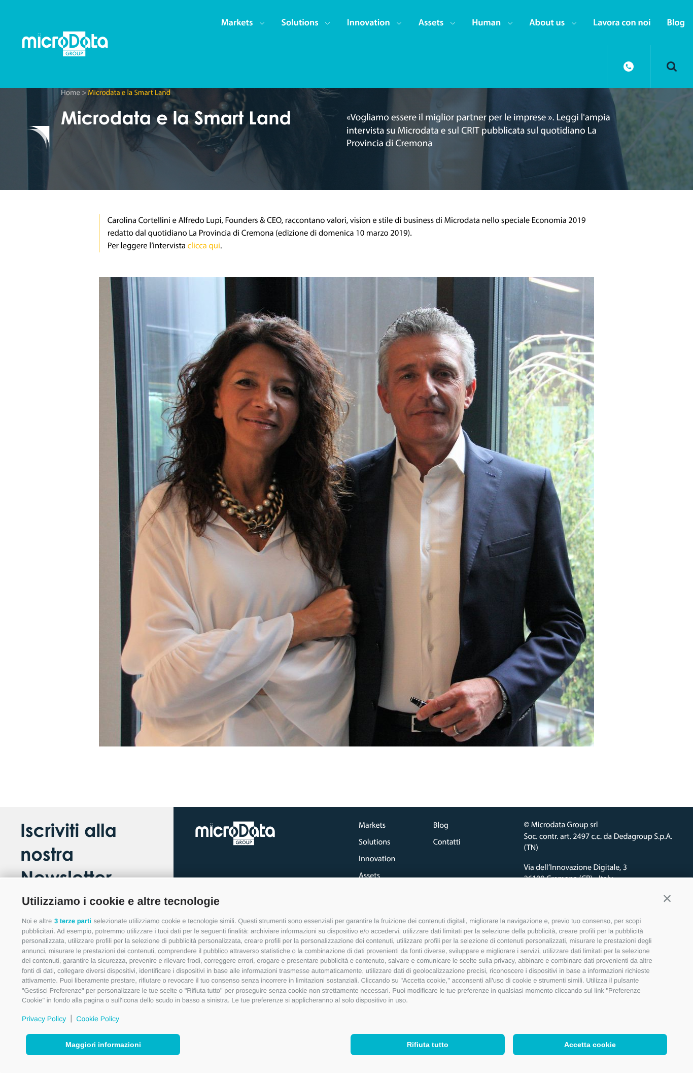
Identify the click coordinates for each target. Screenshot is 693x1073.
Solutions (299, 22)
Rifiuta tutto (427, 1045)
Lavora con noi (621, 22)
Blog (676, 22)
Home (70, 92)
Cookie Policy (97, 1019)
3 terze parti (72, 921)
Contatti (447, 842)
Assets (431, 22)
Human (486, 22)
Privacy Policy (44, 1019)
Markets (237, 22)
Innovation (368, 22)
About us (547, 22)
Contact (628, 66)
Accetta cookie (590, 1045)
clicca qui (204, 245)
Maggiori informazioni (103, 1045)
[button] (667, 899)
